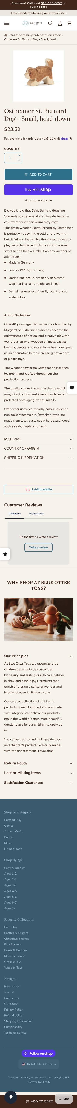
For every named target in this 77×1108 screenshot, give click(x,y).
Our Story (11, 1004)
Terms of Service (15, 1033)
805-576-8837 (51, 3)
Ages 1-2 (10, 874)
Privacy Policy (13, 1010)
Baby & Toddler (14, 868)
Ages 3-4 (10, 885)
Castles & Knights (16, 933)
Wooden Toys (13, 968)
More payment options (38, 200)
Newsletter (11, 986)
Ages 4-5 (10, 891)
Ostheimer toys (48, 415)
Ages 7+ (9, 908)
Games (8, 826)
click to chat (38, 7)
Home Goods (13, 849)
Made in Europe (14, 956)
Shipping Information (18, 1021)
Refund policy (13, 1015)
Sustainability (13, 1027)
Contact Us (11, 998)
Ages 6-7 (10, 903)
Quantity (12, 149)
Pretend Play (12, 820)
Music (8, 843)
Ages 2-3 (10, 879)
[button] (7, 23)
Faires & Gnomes (15, 950)
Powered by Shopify (39, 1082)
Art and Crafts (13, 831)
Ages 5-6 (10, 897)
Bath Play (10, 927)
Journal (9, 992)
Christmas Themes (16, 939)
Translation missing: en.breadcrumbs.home (34, 35)
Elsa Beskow (12, 944)
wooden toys (20, 368)
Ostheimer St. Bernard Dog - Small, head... (31, 39)
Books (8, 837)
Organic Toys (13, 962)
